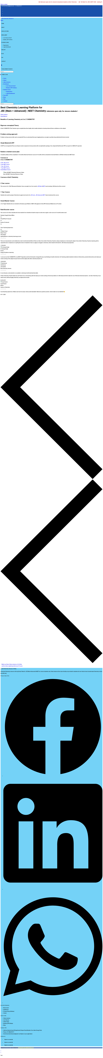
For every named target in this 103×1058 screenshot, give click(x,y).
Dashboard (5, 1009)
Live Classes (6, 1019)
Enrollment (6, 84)
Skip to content (4, 4)
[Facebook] (3, 1039)
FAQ (4, 99)
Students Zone (7, 89)
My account (6, 1007)
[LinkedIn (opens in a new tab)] (3, 13)
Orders (5, 1013)
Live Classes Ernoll (10, 86)
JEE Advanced (39, 195)
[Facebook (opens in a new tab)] (3, 9)
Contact (5, 101)
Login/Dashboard (10, 93)
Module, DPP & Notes (11, 87)
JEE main (33, 195)
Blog (4, 97)
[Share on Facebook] (52, 775)
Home (4, 78)
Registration (9, 91)
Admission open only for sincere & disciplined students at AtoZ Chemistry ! (44, 2)
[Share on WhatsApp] (52, 1002)
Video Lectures (6, 1018)
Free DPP (5, 95)
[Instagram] (3, 1042)
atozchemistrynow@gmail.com (13, 1033)
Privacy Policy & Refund (8, 1011)
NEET (44, 186)
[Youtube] (3, 1045)
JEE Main (39, 186)
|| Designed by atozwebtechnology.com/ (26, 1047)
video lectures (6, 82)
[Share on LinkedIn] (52, 889)
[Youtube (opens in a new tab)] (3, 15)
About (4, 80)
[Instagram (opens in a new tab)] (3, 11)
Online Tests (6, 1021)
